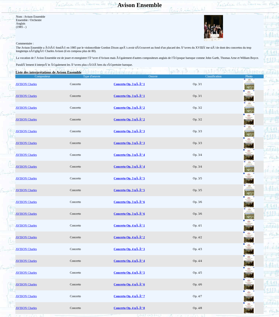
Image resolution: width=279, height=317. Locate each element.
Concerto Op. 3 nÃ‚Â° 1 (129, 84)
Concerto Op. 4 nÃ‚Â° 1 (129, 225)
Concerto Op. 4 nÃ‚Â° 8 (129, 308)
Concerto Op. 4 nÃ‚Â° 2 (129, 237)
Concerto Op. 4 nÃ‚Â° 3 (129, 249)
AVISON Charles (26, 84)
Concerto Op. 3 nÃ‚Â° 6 (129, 202)
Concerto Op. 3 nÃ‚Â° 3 (129, 131)
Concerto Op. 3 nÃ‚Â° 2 (129, 107)
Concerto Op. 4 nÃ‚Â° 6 (129, 284)
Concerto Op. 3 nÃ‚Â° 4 (129, 154)
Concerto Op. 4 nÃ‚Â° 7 (129, 296)
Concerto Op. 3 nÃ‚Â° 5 (129, 178)
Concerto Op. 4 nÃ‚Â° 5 (129, 272)
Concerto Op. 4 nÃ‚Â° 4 (129, 260)
